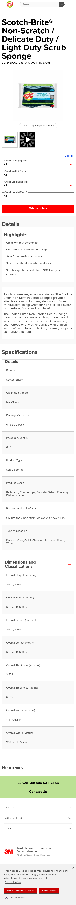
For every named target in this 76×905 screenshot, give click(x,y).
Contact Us (38, 792)
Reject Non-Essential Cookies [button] (20, 891)
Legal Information (26, 848)
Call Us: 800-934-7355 (40, 783)
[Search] (62, 4)
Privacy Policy (44, 848)
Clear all (69, 156)
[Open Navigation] (71, 4)
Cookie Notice (13, 882)
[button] (16, 898)
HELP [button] (8, 828)
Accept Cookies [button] (49, 891)
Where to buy (38, 208)
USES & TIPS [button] (13, 818)
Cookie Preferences (27, 851)
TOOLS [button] (9, 807)
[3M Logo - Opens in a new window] (10, 4)
